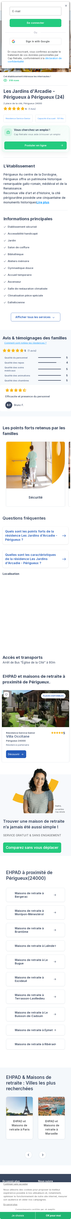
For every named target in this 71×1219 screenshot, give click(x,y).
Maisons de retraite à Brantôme (29, 930)
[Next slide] (42, 1154)
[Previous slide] (28, 1154)
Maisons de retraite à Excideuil (29, 979)
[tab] (30, 69)
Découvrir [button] (14, 754)
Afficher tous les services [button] (32, 317)
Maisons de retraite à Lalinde (34, 946)
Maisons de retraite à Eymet (34, 1030)
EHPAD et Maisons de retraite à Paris (19, 1125)
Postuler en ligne (36, 145)
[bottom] (6, 694)
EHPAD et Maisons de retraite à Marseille (51, 1127)
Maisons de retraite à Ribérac (35, 1044)
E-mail (16, 11)
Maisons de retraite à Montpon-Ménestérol (29, 912)
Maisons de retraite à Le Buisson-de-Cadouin (31, 1014)
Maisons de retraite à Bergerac (29, 894)
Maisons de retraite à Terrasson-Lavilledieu (30, 996)
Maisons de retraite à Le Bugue (31, 961)
